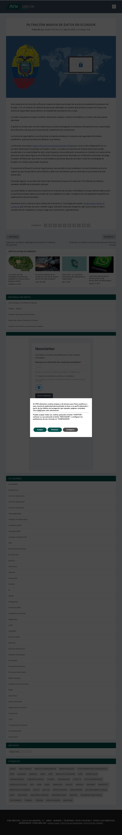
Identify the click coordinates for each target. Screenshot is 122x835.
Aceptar (40, 430)
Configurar (70, 430)
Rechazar (54, 430)
